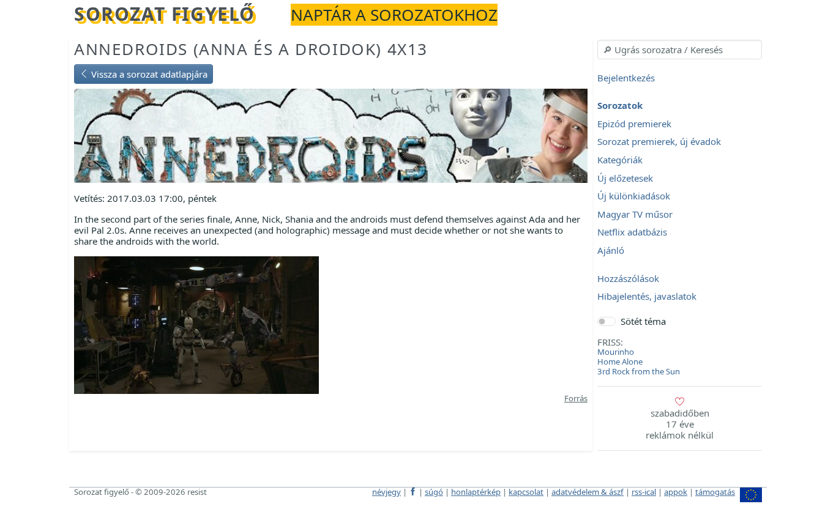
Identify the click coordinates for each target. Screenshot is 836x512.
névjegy (386, 491)
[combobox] (679, 49)
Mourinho (615, 351)
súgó (434, 491)
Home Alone (620, 361)
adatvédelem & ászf (587, 491)
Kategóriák (620, 160)
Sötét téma (643, 321)
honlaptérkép (476, 491)
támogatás (715, 491)
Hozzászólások (628, 278)
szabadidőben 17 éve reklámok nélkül (680, 424)
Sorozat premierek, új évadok (659, 142)
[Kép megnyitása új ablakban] (196, 324)
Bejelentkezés (626, 78)
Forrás (576, 398)
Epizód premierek (634, 123)
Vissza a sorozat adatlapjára (148, 74)
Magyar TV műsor (635, 214)
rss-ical (644, 491)
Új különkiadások (633, 196)
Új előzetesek (625, 178)
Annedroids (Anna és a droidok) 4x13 (251, 49)
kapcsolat (526, 491)
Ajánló (610, 250)
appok (675, 491)
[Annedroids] (331, 134)
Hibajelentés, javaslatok (646, 297)
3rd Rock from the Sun (638, 371)
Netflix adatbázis (632, 232)
